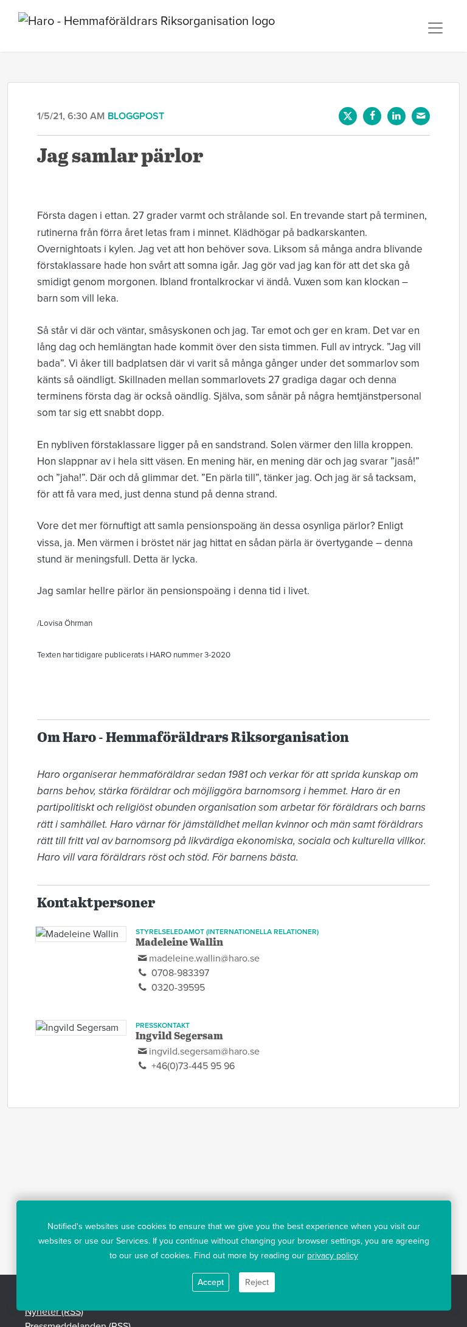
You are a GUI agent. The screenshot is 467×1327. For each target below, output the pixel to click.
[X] (348, 116)
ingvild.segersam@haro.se (204, 1051)
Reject (257, 1282)
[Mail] (421, 116)
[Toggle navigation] (435, 28)
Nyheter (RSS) (54, 1312)
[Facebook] (372, 116)
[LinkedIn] (396, 116)
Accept (211, 1282)
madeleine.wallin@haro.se (204, 958)
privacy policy (332, 1255)
